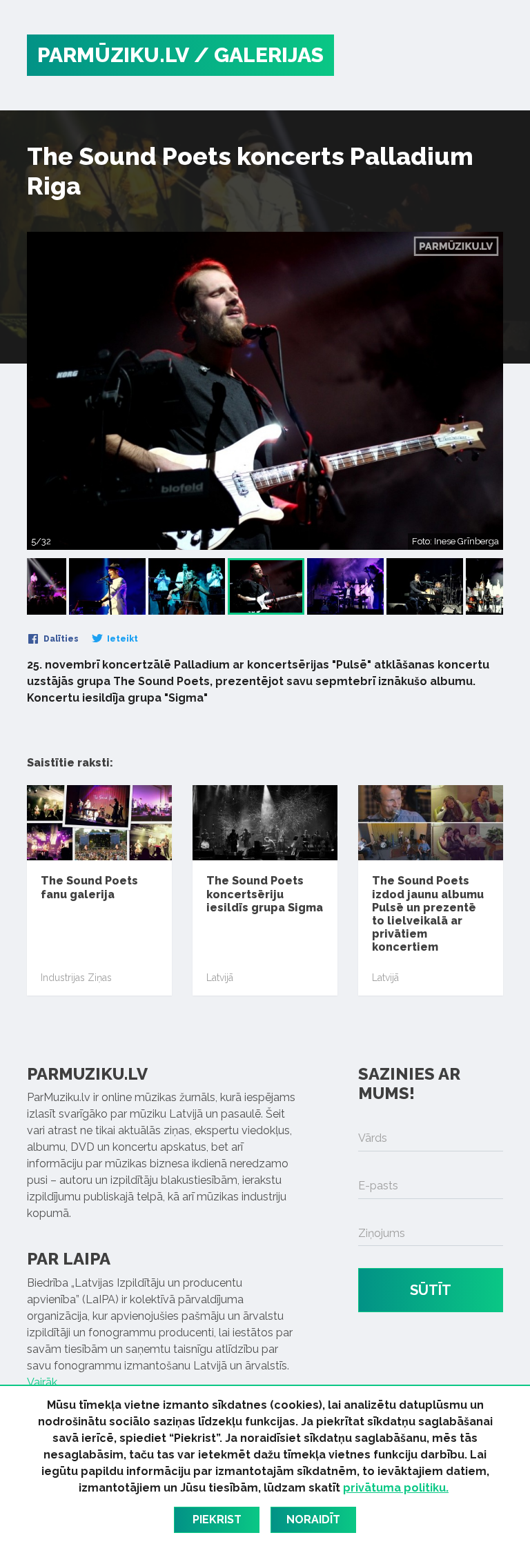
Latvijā (219, 977)
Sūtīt (430, 1290)
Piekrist (217, 1519)
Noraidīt (313, 1519)
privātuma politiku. (396, 1487)
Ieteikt (121, 639)
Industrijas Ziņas (76, 977)
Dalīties (60, 639)
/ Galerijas (259, 55)
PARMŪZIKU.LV (113, 55)
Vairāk (42, 1382)
